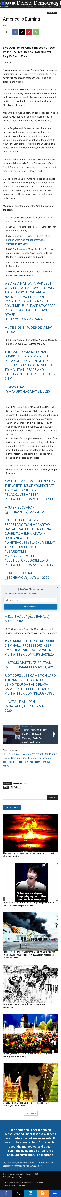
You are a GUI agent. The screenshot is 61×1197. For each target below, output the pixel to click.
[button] (30, 589)
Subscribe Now (30, 606)
